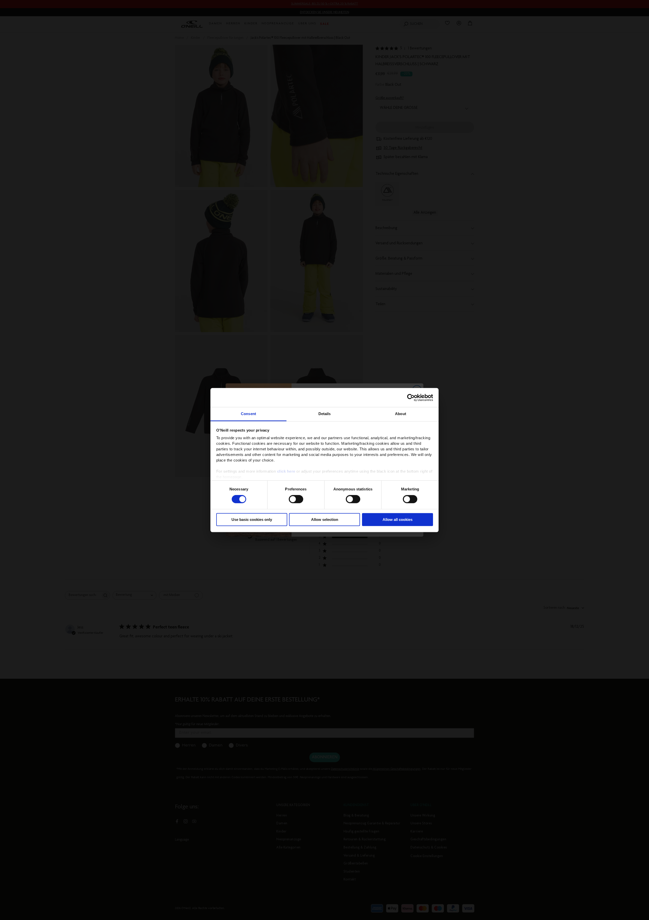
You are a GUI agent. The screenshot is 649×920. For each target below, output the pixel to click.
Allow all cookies (397, 519)
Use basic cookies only (251, 519)
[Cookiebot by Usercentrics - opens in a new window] (411, 397)
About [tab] (400, 414)
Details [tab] (324, 414)
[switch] (296, 499)
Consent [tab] (248, 414)
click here (286, 471)
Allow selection (324, 519)
